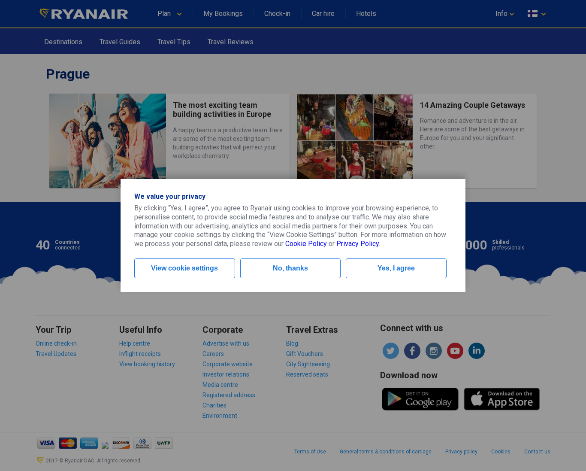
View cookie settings (184, 268)
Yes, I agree (396, 268)
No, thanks (290, 268)
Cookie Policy (306, 244)
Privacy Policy (357, 244)
